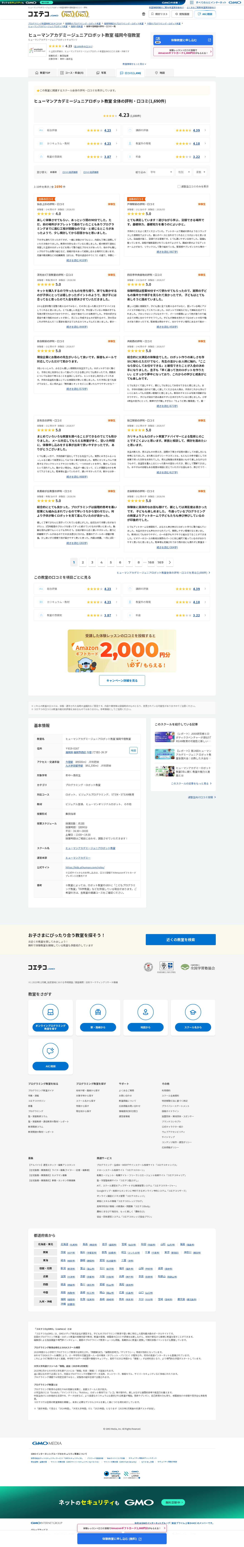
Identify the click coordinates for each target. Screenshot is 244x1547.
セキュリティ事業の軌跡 (167, 1461)
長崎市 (110, 1299)
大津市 (71, 1276)
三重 (123, 1260)
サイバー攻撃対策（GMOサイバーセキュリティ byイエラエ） (75, 1461)
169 (160, 562)
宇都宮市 (91, 1252)
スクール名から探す (85, 1100)
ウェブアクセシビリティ (173, 1131)
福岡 (63, 1299)
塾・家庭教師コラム (38, 1116)
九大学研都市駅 (74, 765)
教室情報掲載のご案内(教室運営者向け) (166, 7)
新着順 (53, 171)
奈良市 (149, 1276)
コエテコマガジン (36, 1100)
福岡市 (71, 1299)
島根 (82, 1292)
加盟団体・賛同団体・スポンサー (178, 1116)
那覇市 (71, 1304)
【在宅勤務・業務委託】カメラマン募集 (47, 1175)
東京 (167, 1252)
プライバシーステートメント (176, 1105)
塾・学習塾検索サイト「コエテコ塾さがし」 (118, 1180)
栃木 (82, 1252)
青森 (85, 1244)
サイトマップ (168, 1136)
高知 (121, 1284)
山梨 (141, 1268)
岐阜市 (71, 1260)
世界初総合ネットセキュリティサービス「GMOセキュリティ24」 (57, 1458)
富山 (82, 1268)
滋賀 (63, 1276)
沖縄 (63, 1303)
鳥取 (63, 1292)
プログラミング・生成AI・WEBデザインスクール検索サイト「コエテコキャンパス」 (137, 1164)
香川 (82, 1284)
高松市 (90, 1284)
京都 (82, 1276)
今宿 (89, 752)
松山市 (110, 1284)
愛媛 (102, 1284)
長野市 (168, 1268)
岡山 (102, 1292)
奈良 (141, 1276)
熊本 (121, 1299)
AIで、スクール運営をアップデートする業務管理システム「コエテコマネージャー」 (137, 1185)
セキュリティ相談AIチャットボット (143, 1458)
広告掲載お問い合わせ (129, 1105)
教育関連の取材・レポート (41, 1131)
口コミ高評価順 (70, 171)
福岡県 (69, 752)
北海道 (64, 1244)
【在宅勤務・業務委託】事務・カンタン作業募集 (51, 1180)
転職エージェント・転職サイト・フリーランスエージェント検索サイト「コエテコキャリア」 (142, 1175)
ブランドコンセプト (171, 1121)
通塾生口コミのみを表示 (195, 186)
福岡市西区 (80, 752)
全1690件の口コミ (83, 46)
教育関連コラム (35, 1126)
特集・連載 (33, 1095)
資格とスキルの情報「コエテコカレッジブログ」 (120, 1201)
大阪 (102, 1276)
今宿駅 (69, 762)
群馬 (104, 1252)
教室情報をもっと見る (133, 63)
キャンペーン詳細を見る (122, 680)
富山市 (90, 1268)
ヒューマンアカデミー (78, 857)
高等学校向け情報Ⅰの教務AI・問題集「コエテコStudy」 (124, 1206)
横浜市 (197, 1252)
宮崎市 (168, 1299)
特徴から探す (82, 1105)
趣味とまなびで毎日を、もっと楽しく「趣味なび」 (121, 1211)
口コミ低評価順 (90, 171)
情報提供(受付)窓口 (128, 1111)
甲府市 (149, 1268)
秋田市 (151, 1244)
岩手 (104, 1244)
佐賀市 (90, 1299)
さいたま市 (133, 1252)
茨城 (63, 1252)
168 (151, 562)
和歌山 (162, 1276)
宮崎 (160, 1299)
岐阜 (63, 1260)
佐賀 (82, 1299)
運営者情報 (124, 1116)
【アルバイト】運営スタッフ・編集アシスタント (51, 1164)
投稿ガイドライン (170, 1111)
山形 (163, 1244)
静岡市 (90, 1260)
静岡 (82, 1260)
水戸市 (71, 1252)
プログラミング (35, 1111)
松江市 (90, 1292)
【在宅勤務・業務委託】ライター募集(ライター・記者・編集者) (59, 1169)
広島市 (129, 1292)
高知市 (129, 1284)
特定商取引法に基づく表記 (175, 1100)
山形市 (171, 1244)
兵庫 (121, 1276)
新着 (30, 1105)
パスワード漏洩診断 (95, 1458)
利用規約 (166, 1090)
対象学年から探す (84, 1095)
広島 (121, 1292)
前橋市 (112, 1252)
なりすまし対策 (147, 1461)
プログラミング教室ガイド (41, 1090)
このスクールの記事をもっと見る (190, 783)
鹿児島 (181, 1299)
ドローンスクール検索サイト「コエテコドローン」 (121, 1169)
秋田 (143, 1244)
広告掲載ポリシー (170, 1147)
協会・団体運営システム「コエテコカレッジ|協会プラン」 (125, 1216)
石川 (102, 1268)
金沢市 (110, 1268)
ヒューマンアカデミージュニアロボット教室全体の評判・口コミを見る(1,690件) (162, 572)
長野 (160, 1268)
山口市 (149, 1292)
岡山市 (110, 1292)
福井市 (129, 1268)
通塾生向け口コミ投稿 (200, 797)
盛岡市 (112, 1244)
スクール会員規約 (170, 1095)
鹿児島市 (191, 1299)
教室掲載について (127, 1100)
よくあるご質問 (126, 1090)
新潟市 (71, 1268)
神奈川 (187, 1252)
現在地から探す (83, 1111)
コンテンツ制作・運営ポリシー (177, 1142)
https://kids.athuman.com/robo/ (85, 867)
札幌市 (73, 1244)
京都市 (90, 1276)
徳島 (63, 1284)
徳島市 (71, 1284)
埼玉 (123, 1252)
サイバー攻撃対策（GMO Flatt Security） (121, 1461)
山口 (141, 1292)
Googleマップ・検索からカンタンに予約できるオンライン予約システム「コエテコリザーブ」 (142, 1190)
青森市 (93, 1244)
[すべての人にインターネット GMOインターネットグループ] (219, 2)
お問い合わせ (125, 1095)
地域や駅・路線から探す (88, 1090)
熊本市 (129, 1299)
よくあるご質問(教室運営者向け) (201, 7)
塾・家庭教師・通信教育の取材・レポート (48, 1121)
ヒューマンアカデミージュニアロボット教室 (90, 848)
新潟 (63, 1268)
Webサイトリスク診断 (116, 1458)
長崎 (102, 1299)
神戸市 (129, 1276)
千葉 (147, 1252)
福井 (121, 1268)
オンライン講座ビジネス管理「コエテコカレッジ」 (121, 1195)
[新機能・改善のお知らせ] (143, 13)
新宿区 (175, 1252)
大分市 (149, 1299)
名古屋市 (111, 1260)
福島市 (190, 1244)
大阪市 (110, 1276)
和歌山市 (172, 1276)
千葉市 (155, 1252)
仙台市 (132, 1244)
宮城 (124, 1244)
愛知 (102, 1260)
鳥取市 (71, 1292)
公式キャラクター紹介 (172, 1126)
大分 (141, 1299)
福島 (182, 1244)
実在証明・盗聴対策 (39, 1461)
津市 (130, 1260)
